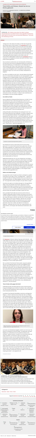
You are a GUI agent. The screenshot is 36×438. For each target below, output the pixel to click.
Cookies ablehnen (18, 227)
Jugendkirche (26, 56)
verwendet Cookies (30, 224)
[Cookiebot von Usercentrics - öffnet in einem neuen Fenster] (31, 210)
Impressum (9, 435)
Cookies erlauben (29, 227)
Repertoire (7, 239)
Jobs (5, 435)
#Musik (14, 391)
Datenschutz (14, 435)
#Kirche (11, 391)
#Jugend (8, 391)
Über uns (2, 435)
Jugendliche (23, 45)
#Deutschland (4, 391)
